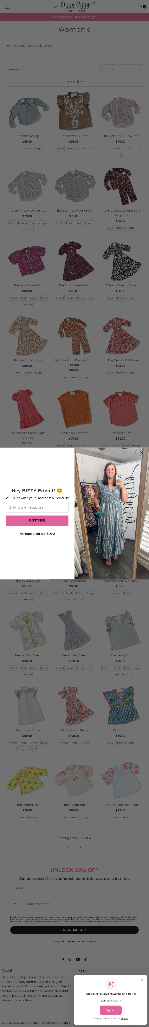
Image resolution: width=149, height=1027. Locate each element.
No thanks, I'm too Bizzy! (37, 533)
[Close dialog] (141, 452)
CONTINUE (37, 520)
